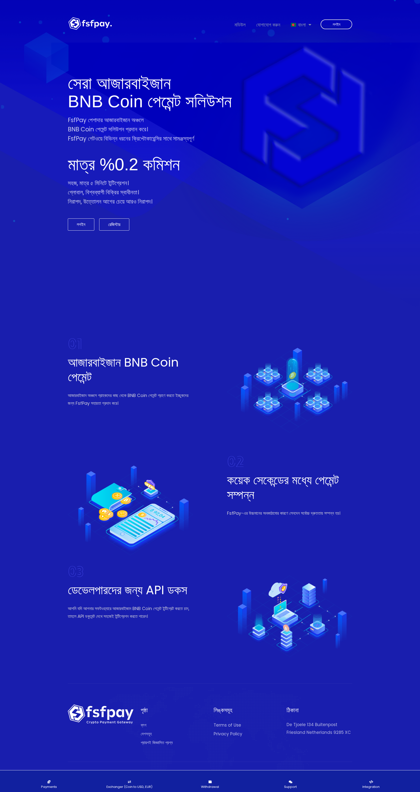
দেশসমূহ (146, 734)
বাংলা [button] (302, 25)
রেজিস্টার (114, 224)
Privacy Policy (228, 734)
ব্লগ (143, 725)
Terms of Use (227, 725)
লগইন (336, 24)
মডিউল (240, 25)
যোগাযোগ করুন (268, 25)
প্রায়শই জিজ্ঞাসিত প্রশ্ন (157, 743)
